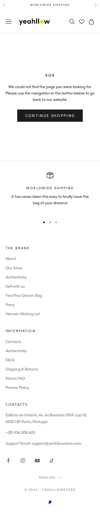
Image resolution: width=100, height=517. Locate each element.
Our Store (14, 268)
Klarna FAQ (15, 378)
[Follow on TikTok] (51, 460)
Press (10, 304)
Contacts (13, 341)
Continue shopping (50, 116)
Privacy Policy (17, 387)
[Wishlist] (81, 21)
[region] (50, 192)
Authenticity (16, 277)
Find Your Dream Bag (24, 295)
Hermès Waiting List (23, 314)
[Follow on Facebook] (8, 460)
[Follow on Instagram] (23, 460)
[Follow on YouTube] (37, 460)
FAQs (10, 360)
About (11, 258)
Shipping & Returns (22, 369)
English (47, 477)
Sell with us (15, 286)
